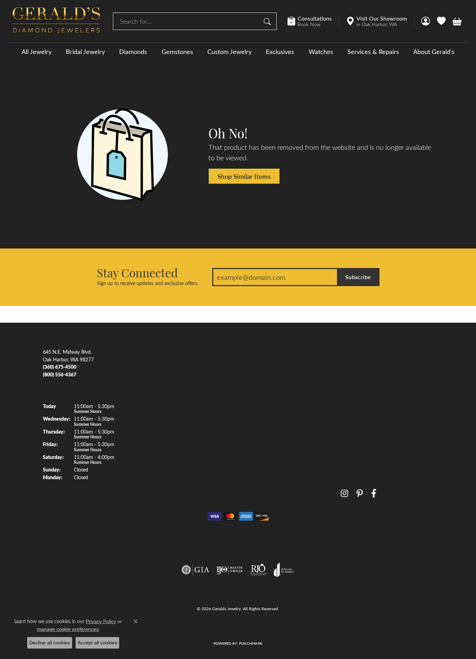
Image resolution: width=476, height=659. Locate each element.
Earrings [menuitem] (150, 418)
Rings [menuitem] (148, 405)
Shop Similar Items (244, 176)
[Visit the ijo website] (229, 569)
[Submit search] (268, 21)
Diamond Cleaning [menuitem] (261, 456)
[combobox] (187, 21)
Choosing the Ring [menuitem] (261, 392)
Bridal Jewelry (85, 51)
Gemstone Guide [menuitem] (259, 418)
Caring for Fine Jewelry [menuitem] (266, 443)
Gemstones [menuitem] (154, 392)
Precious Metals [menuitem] (258, 431)
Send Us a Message (361, 379)
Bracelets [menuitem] (152, 443)
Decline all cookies (49, 642)
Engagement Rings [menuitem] (162, 354)
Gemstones (177, 51)
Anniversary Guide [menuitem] (261, 482)
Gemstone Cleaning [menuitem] (262, 469)
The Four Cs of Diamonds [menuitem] (269, 367)
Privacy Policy (207, 628)
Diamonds (133, 51)
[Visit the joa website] (284, 569)
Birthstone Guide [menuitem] (259, 405)
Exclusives (280, 51)
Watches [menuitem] (151, 456)
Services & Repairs (373, 51)
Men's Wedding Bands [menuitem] (166, 367)
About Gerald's (433, 51)
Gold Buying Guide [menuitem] (261, 495)
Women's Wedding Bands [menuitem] (170, 379)
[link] (313, 21)
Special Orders (356, 443)
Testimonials (354, 392)
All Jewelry (37, 51)
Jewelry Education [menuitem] (261, 354)
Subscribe (358, 277)
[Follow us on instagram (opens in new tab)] (344, 493)
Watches (321, 51)
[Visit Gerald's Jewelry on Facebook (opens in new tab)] (373, 493)
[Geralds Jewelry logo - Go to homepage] (56, 21)
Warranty (351, 405)
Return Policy (175, 628)
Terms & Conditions (245, 628)
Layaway (350, 431)
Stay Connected (137, 272)
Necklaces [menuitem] (153, 431)
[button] (425, 21)
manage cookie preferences (68, 629)
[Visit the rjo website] (258, 569)
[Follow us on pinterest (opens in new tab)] (359, 493)
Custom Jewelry (229, 51)
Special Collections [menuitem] (162, 469)
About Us (351, 354)
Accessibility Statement (292, 628)
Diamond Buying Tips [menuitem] (264, 379)
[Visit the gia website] (195, 569)
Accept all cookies (97, 642)
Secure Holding (357, 418)
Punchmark (250, 643)
